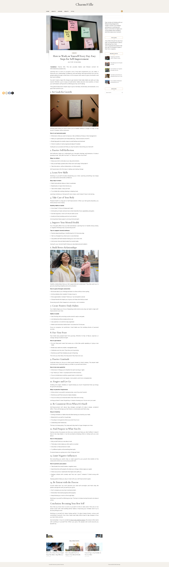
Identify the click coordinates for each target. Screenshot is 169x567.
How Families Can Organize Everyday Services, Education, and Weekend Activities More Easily (116, 69)
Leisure (60, 11)
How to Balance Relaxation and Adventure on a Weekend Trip (116, 81)
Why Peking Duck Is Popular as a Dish (116, 63)
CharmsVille (84, 4)
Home (47, 11)
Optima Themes (60, 564)
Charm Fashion (78, 62)
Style (72, 11)
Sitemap (118, 564)
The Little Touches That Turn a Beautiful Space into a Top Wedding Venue (116, 75)
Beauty (66, 11)
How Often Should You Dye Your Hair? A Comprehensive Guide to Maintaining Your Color (114, 42)
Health (54, 11)
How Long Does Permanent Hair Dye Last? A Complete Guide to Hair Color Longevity (113, 47)
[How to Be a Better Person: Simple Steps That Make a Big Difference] (100, 536)
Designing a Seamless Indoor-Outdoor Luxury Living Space (115, 57)
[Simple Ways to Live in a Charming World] (49, 536)
